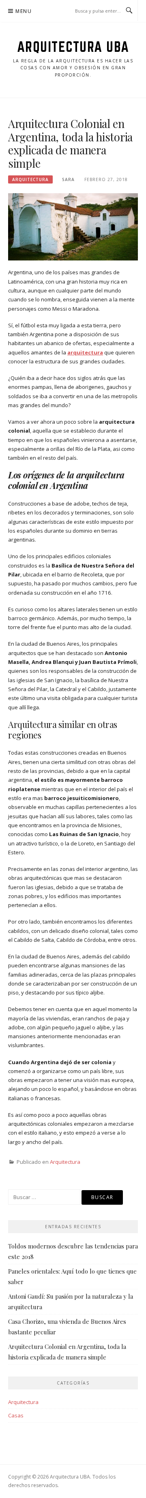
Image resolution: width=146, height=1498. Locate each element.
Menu (23, 11)
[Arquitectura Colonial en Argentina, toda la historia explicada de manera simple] (73, 226)
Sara (68, 179)
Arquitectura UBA (73, 46)
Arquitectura (30, 179)
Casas (16, 1415)
